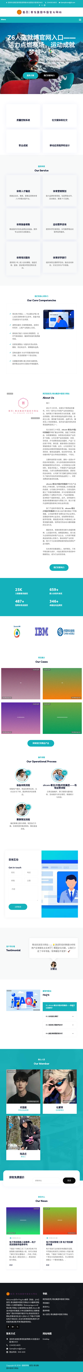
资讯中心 (46, 1307)
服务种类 (46, 1311)
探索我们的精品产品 (41, 743)
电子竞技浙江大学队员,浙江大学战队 (59, 1219)
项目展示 (46, 1303)
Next (79, 1240)
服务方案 (30, 75)
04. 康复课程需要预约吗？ (55, 1033)
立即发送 (18, 907)
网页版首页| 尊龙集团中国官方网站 (56, 1299)
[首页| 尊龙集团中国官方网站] (41, 12)
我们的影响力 (49, 75)
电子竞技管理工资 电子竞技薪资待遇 (22, 1243)
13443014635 (52, 2)
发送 (69, 1180)
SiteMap (46, 1339)
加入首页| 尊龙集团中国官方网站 (55, 1314)
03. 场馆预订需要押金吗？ (55, 1025)
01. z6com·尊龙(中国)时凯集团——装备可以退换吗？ (60, 1006)
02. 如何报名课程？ (52, 1016)
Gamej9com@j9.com (68, 2)
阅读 (11, 1265)
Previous (4, 1240)
